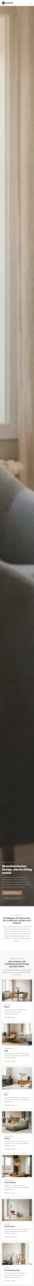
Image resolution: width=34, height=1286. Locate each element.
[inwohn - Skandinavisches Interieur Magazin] (7, 3)
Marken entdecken (11, 892)
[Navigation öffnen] (30, 3)
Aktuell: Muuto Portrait (13, 898)
